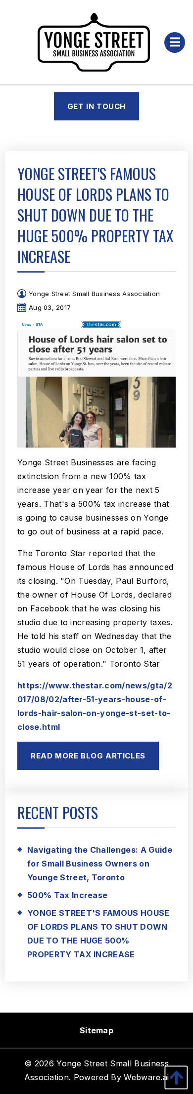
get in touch (96, 106)
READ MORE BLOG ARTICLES (88, 755)
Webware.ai (146, 1077)
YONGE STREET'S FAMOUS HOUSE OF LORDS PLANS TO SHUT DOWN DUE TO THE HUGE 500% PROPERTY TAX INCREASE (98, 933)
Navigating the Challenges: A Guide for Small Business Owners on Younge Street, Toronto (99, 863)
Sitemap (96, 1030)
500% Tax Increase (67, 895)
